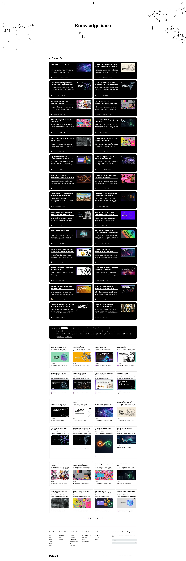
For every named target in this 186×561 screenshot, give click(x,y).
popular (96, 328)
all (58, 328)
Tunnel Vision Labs (73, 541)
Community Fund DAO (86, 535)
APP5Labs (72, 545)
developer (112, 328)
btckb (63, 333)
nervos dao (127, 333)
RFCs (83, 539)
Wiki (50, 543)
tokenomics (118, 333)
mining (89, 328)
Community (85, 531)
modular (75, 333)
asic (93, 333)
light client (99, 333)
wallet (119, 328)
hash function (114, 330)
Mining (50, 537)
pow (77, 328)
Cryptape (71, 535)
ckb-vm (88, 333)
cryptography (68, 330)
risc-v (81, 333)
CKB (50, 535)
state (69, 333)
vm (129, 330)
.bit (70, 543)
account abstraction (78, 330)
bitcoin (71, 328)
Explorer (60, 539)
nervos (107, 333)
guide (100, 330)
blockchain (83, 328)
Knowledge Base (98, 535)
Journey (50, 541)
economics (93, 330)
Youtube (96, 539)
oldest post (68, 336)
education (126, 328)
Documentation (61, 535)
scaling (106, 330)
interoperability (104, 328)
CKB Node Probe (85, 541)
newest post (60, 336)
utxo (58, 333)
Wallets (50, 539)
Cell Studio (72, 537)
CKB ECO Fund (73, 539)
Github (60, 537)
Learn (97, 531)
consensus (64, 328)
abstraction (122, 330)
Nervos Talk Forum (85, 537)
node (87, 330)
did (112, 333)
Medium (96, 537)
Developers (63, 531)
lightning (59, 330)
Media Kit (51, 545)
